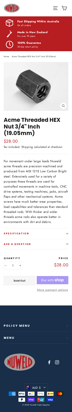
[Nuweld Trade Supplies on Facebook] (49, 362)
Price (63, 258)
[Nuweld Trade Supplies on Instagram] (57, 362)
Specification (16, 233)
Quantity (12, 258)
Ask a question (17, 244)
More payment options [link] (52, 290)
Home (6, 56)
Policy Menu (17, 326)
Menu (9, 338)
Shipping (27, 147)
